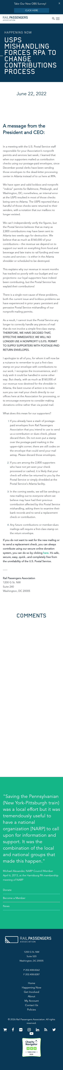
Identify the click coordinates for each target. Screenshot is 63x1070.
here (45, 552)
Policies (31, 1009)
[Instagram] (30, 1030)
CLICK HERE (31, 10)
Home (31, 983)
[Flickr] (21, 1030)
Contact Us (31, 1005)
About (31, 996)
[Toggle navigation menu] (57, 19)
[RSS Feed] (46, 1030)
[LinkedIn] (38, 1030)
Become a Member (14, 898)
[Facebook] (13, 1030)
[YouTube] (31, 1033)
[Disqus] (31, 655)
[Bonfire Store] (5, 1030)
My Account (31, 1000)
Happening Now (31, 987)
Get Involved (31, 992)
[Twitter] (54, 1030)
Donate (7, 890)
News (6, 906)
